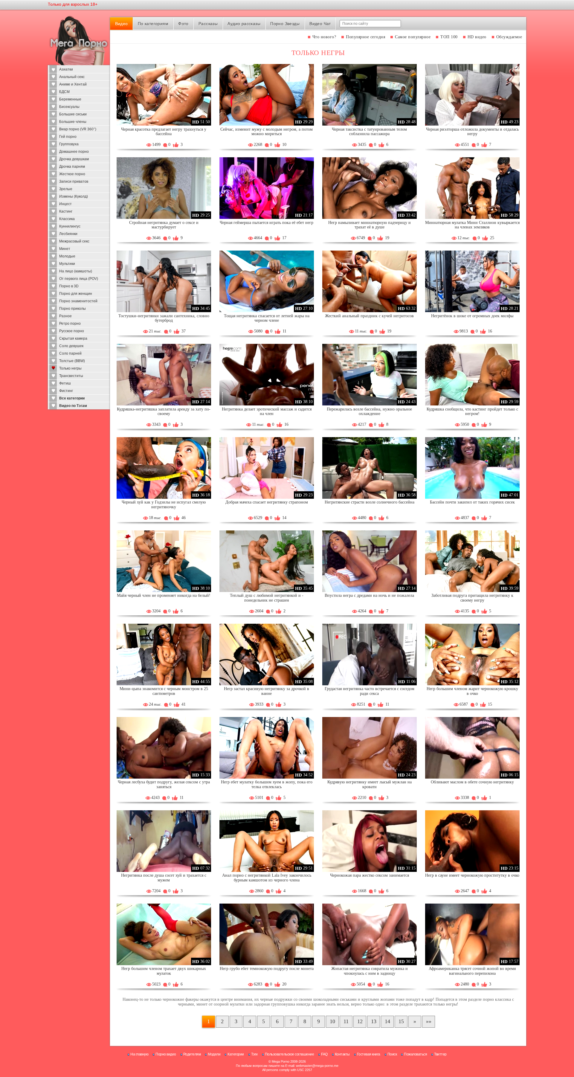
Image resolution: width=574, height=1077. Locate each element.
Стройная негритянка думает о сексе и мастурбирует (164, 225)
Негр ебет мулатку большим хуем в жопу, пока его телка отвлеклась (266, 784)
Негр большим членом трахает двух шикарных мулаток (163, 971)
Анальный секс (72, 77)
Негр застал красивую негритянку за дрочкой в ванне (266, 691)
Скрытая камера (73, 338)
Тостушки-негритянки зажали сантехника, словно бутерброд (163, 318)
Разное (65, 316)
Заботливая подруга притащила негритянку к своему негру (472, 597)
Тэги (254, 1054)
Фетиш (65, 383)
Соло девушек (71, 346)
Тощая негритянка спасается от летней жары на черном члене (266, 318)
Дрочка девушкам (74, 159)
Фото (183, 23)
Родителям (192, 1054)
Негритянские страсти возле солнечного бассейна (369, 502)
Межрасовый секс (74, 241)
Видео (121, 23)
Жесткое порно (72, 174)
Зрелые (65, 189)
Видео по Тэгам (73, 406)
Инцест (65, 204)
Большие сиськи (73, 114)
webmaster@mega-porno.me (317, 1065)
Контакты (342, 1054)
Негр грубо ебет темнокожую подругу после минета (267, 968)
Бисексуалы (69, 107)
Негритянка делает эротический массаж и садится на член (267, 411)
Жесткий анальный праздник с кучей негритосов (369, 316)
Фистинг (66, 391)
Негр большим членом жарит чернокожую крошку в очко (472, 691)
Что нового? (324, 37)
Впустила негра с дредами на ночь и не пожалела (369, 595)
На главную (139, 1054)
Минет (64, 249)
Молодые (67, 256)
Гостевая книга (368, 1054)
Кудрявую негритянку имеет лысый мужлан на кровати (369, 784)
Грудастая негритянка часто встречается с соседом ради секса (369, 691)
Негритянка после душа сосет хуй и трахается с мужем (163, 877)
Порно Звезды (285, 23)
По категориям (153, 23)
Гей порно (68, 137)
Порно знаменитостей (78, 301)
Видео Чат (320, 23)
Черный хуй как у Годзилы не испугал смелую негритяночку (164, 504)
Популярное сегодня (365, 37)
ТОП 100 (449, 37)
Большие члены (72, 122)
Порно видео (165, 1054)
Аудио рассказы (244, 23)
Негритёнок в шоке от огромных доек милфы (472, 316)
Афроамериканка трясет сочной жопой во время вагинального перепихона (472, 971)
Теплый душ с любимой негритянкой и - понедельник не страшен (266, 597)
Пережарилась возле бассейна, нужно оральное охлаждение (369, 411)
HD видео (477, 37)
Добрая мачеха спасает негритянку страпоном (266, 502)
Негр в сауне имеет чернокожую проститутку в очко (472, 875)
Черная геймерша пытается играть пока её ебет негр (266, 222)
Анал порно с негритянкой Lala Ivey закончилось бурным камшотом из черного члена (266, 877)
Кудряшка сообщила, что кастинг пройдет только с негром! (472, 411)
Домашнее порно (74, 152)
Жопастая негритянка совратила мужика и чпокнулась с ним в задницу (369, 971)
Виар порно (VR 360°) (77, 129)
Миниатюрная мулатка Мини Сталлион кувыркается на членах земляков (472, 225)
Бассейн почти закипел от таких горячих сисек (472, 502)
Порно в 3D (69, 286)
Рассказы (208, 23)
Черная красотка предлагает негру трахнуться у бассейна (163, 131)
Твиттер (440, 1054)
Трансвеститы (71, 376)
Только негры (70, 368)
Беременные (70, 99)
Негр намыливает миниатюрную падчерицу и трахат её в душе (369, 225)
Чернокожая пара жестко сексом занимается (369, 875)
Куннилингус (69, 226)
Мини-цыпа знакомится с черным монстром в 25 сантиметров (164, 691)
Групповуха (69, 144)
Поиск (392, 1054)
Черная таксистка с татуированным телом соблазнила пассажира (369, 131)
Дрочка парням (72, 166)
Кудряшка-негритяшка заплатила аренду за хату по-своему (163, 411)
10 (332, 1021)
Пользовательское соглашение (289, 1054)
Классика (67, 219)
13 (373, 1021)
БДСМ (64, 92)
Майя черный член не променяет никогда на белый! (163, 595)
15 (401, 1021)
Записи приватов (73, 181)
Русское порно (71, 331)
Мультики (67, 264)
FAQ (324, 1054)
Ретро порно (70, 323)
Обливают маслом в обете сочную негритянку (472, 782)
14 (387, 1021)
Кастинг (65, 211)
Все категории (72, 398)
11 (346, 1021)
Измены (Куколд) (73, 196)
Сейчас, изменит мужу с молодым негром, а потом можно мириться (266, 131)
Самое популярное (412, 37)
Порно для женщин (75, 294)
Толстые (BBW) (72, 361)
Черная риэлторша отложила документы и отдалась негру (472, 131)
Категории (236, 1054)
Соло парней (70, 353)
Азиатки (66, 69)
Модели (214, 1054)
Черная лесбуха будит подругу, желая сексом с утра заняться (164, 784)
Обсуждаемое (509, 37)
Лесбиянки (68, 234)
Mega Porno (280, 1061)
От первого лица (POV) (78, 279)
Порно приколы (72, 308)
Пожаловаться (415, 1054)
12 (360, 1021)
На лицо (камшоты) (75, 271)
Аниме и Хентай (73, 84)
